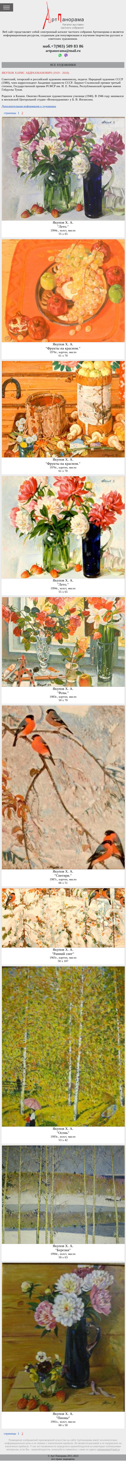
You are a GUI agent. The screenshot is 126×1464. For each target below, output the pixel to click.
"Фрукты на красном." (63, 348)
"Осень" (63, 1133)
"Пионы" (63, 1418)
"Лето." (63, 227)
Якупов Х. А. (63, 222)
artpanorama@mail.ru (108, 1449)
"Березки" (63, 1250)
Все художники (63, 65)
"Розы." (63, 693)
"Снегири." (63, 876)
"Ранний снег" (63, 954)
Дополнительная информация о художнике (29, 106)
